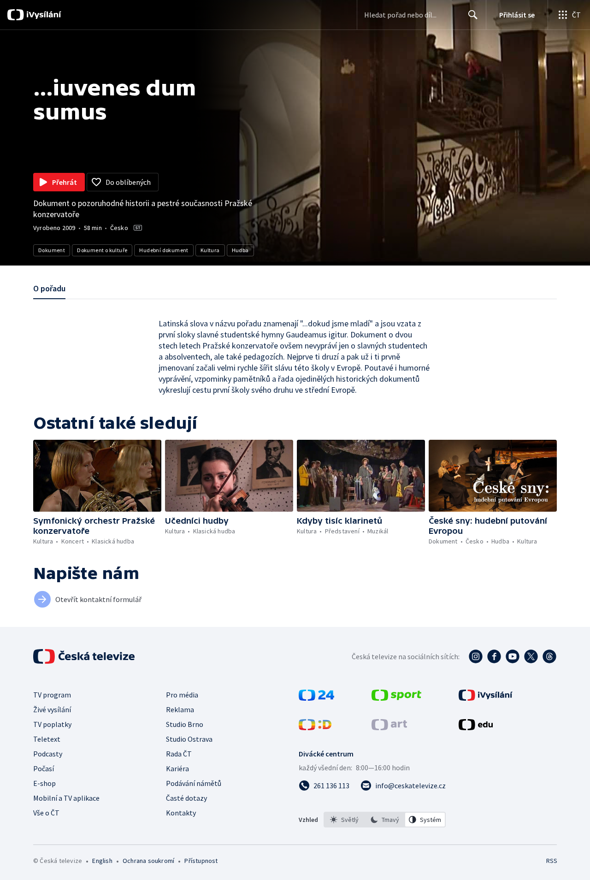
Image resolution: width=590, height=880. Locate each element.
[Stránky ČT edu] (476, 727)
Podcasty (47, 753)
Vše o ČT (46, 812)
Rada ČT (179, 753)
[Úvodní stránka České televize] (84, 656)
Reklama (180, 709)
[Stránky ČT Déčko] (315, 727)
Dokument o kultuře (102, 250)
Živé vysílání (52, 709)
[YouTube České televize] (512, 656)
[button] (97, 476)
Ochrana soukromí (148, 860)
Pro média (182, 694)
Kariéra (177, 768)
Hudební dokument (163, 250)
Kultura (210, 250)
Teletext (46, 739)
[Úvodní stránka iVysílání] (42, 14)
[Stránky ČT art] (389, 727)
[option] (344, 820)
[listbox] (385, 819)
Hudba (240, 250)
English (102, 860)
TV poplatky (52, 724)
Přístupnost (201, 860)
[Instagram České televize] (475, 656)
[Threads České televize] (549, 656)
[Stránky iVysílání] (486, 698)
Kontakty (181, 812)
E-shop (44, 783)
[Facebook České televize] (494, 656)
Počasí (43, 768)
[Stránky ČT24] (316, 698)
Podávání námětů (193, 783)
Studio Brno (184, 724)
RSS (551, 860)
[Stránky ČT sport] (396, 698)
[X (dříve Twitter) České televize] (531, 656)
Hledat (473, 15)
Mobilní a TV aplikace (66, 798)
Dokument (51, 250)
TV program (52, 694)
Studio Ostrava (189, 739)
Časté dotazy (186, 798)
